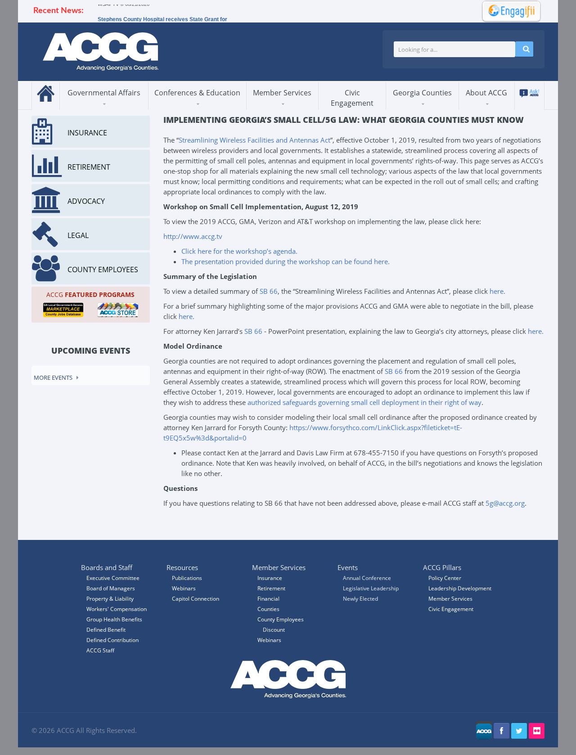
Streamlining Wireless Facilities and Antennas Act (254, 139)
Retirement (271, 588)
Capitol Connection (195, 598)
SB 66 (269, 291)
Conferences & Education (197, 93)
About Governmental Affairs (101, 108)
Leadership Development (459, 588)
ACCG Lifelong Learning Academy (194, 107)
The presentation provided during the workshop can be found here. (285, 261)
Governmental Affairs (104, 93)
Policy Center (444, 578)
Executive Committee (113, 578)
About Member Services (279, 108)
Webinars (269, 640)
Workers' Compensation (116, 609)
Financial (268, 598)
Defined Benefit (106, 630)
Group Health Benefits (114, 619)
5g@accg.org (505, 503)
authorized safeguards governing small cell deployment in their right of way (365, 402)
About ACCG (486, 93)
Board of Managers (110, 588)
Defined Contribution (112, 640)
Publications (187, 578)
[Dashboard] (508, 10)
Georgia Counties (422, 93)
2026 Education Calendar (194, 106)
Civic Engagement (352, 98)
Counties (268, 609)
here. (497, 291)
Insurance (269, 578)
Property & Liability (110, 598)
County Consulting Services (289, 105)
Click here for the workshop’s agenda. (239, 251)
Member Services (282, 93)
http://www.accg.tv (192, 236)
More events (53, 377)
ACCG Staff (100, 650)
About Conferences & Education (190, 108)
